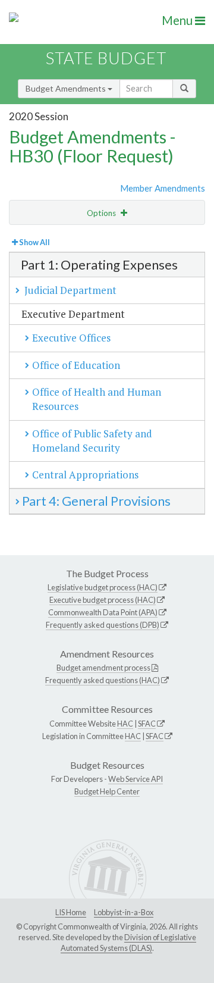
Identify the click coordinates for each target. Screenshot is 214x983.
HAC (125, 723)
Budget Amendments (67, 88)
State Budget (106, 58)
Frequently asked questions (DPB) (102, 625)
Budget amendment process (103, 667)
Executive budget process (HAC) (102, 600)
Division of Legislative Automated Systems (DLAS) (128, 942)
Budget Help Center (107, 791)
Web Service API (135, 779)
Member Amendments (162, 188)
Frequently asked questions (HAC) (102, 680)
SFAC (147, 723)
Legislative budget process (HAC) (103, 587)
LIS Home (70, 912)
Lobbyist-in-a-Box (123, 912)
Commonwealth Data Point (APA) (103, 612)
